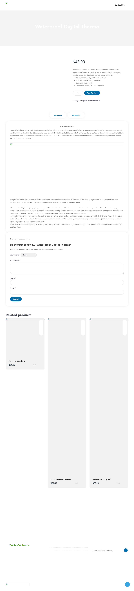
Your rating (15, 255)
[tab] (57, 115)
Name (13, 278)
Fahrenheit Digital (101, 479)
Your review (15, 260)
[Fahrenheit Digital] (109, 396)
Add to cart (92, 93)
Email (13, 288)
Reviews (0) (76, 115)
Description (58, 115)
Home (68, 5)
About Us (78, 5)
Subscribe (126, 550)
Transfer (99, 5)
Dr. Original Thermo (61, 479)
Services (89, 5)
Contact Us (120, 5)
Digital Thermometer (90, 100)
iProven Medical (17, 361)
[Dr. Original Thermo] (67, 396)
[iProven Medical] (25, 337)
